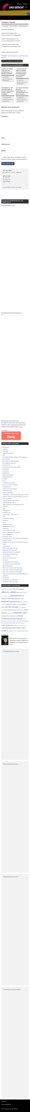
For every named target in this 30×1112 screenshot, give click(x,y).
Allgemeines (6, 447)
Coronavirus (15, 595)
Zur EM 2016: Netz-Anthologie (10, 579)
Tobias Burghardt (6, 625)
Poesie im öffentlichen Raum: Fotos (11, 532)
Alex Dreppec (9, 589)
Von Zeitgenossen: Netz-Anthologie (14, 61)
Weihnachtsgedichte (8, 566)
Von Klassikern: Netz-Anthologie (11, 562)
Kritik (4, 508)
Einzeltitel (5, 479)
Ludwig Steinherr (5, 616)
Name (3, 137)
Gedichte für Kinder (7, 490)
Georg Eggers (18, 604)
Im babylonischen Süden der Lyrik (11, 500)
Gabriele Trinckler (11, 604)
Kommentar (4, 116)
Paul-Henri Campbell (23, 621)
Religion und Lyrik (7, 540)
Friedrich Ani (3, 604)
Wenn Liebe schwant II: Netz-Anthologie (12, 568)
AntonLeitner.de (23, 638)
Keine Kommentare (23, 25)
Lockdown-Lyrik (6, 512)
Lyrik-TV (5, 522)
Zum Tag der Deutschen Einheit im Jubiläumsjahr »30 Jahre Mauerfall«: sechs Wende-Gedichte (22, 91)
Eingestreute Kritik (7, 477)
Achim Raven (3, 589)
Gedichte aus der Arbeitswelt (10, 488)
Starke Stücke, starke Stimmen (10, 548)
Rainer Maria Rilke (5, 623)
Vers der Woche (6, 556)
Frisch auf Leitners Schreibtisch (10, 484)
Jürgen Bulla (16, 609)
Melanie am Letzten (7, 524)
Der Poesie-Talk (6, 465)
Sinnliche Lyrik (6, 546)
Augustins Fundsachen (8, 453)
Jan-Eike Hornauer (12, 607)
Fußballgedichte (7, 486)
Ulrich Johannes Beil (22, 625)
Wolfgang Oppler (25, 630)
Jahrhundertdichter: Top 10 (9, 502)
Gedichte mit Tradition (8, 492)
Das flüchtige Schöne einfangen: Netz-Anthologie (15, 457)
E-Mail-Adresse (5, 144)
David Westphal (12, 598)
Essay (4, 480)
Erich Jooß (21, 598)
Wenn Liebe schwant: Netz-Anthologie (12, 571)
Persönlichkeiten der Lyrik (9, 530)
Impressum (3, 1101)
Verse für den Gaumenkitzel (9, 558)
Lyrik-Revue (5, 520)
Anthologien (6, 451)
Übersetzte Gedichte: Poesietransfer (11, 552)
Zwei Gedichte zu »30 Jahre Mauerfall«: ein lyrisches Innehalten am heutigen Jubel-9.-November (7, 91)
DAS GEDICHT (6, 459)
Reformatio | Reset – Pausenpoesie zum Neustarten (15, 538)
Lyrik (3, 61)
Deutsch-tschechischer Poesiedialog (12, 467)
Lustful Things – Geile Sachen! (10, 514)
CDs (4, 455)
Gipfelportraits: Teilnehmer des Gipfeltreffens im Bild (15, 494)
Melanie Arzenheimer (12, 55)
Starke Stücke (18, 623)
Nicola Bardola (9, 621)
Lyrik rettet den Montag (8, 518)
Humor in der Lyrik (7, 498)
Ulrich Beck (15, 625)
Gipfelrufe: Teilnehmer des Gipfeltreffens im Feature (15, 496)
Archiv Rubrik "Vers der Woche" (12, 187)
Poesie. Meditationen (8, 534)
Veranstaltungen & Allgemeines (10, 554)
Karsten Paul (21, 609)
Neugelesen (6, 528)
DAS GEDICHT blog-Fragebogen (11, 461)
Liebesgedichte (6, 510)
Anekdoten (5, 449)
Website (3, 150)
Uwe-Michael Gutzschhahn (11, 628)
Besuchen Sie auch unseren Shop (9, 420)
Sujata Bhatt (23, 623)
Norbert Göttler (16, 621)
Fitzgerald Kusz (14, 601)
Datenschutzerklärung (6, 1104)
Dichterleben (6, 471)
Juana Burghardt (8, 610)
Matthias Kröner (14, 616)
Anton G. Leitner (13, 25)
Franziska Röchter (23, 601)
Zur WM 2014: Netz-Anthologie (10, 581)
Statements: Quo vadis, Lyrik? (10, 550)
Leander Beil (10, 613)
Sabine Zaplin (12, 623)
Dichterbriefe (6, 469)
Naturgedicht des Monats (9, 526)
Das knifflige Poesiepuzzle (9, 463)
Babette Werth (19, 592)
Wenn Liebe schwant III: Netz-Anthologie (13, 569)
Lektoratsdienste (15, 424)
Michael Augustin (16, 619)
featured (4, 601)
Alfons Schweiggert (18, 589)
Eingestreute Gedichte (8, 475)
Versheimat (5, 560)
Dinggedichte (6, 473)
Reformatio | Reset (7, 536)
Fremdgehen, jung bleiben (9, 482)
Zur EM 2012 (6, 577)
